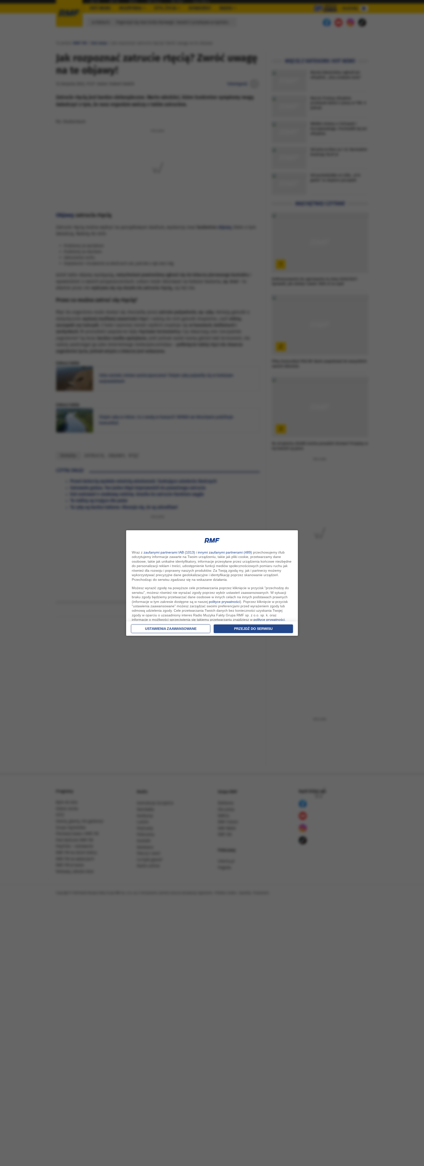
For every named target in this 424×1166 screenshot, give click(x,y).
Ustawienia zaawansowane (171, 629)
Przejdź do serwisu (253, 629)
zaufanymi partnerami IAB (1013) (169, 552)
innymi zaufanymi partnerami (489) (225, 552)
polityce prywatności (224, 602)
